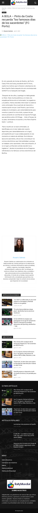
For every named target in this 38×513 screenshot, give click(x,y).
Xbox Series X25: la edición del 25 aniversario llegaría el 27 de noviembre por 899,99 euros (25, 343)
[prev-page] (3, 331)
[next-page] (6, 331)
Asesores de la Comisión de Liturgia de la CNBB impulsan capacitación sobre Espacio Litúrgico (25, 445)
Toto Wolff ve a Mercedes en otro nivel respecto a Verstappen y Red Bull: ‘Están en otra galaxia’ (25, 301)
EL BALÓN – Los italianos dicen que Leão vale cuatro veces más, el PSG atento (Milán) (24, 435)
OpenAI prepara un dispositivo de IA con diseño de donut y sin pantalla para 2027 (25, 373)
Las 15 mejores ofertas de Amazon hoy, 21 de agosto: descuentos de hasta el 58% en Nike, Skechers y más (24, 353)
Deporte (4, 8)
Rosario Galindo (8, 31)
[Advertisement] (19, 60)
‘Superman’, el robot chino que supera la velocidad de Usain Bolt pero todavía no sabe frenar (25, 363)
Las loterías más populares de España (25, 424)
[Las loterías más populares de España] (7, 427)
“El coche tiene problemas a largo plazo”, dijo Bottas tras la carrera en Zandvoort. (24, 311)
